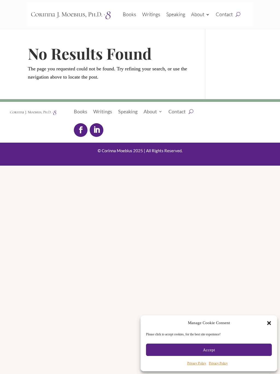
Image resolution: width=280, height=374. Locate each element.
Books (129, 14)
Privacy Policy (196, 363)
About (197, 14)
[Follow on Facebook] (81, 130)
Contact (224, 14)
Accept (209, 350)
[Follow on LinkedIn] (96, 130)
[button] (269, 323)
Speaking (175, 14)
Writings (151, 14)
